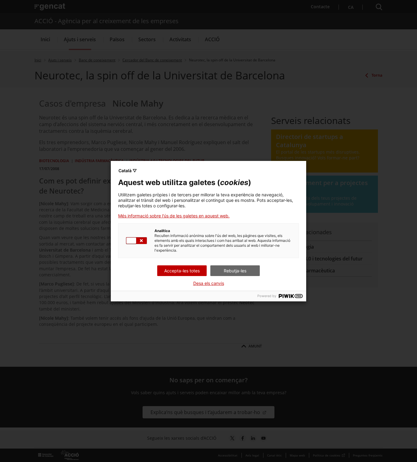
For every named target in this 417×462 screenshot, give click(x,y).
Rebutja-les (235, 270)
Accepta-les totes (182, 270)
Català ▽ (127, 170)
